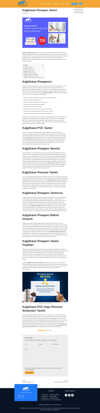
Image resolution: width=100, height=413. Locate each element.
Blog (63, 3)
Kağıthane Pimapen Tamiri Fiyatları (31, 75)
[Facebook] (69, 395)
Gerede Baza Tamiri (78, 11)
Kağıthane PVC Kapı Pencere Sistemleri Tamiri (33, 77)
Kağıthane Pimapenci (28, 66)
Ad (26, 344)
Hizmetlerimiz (56, 3)
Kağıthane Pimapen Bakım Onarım (31, 74)
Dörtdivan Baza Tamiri (79, 12)
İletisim (67, 3)
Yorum (26, 349)
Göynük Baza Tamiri (78, 9)
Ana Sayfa (42, 3)
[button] (74, 4)
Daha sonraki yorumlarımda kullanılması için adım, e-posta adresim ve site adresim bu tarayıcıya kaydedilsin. (43, 369)
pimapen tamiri (25, 13)
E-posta (41, 344)
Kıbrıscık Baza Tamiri (79, 7)
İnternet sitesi (56, 344)
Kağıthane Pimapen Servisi (29, 69)
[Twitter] (72, 395)
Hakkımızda (49, 3)
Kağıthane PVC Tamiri (28, 68)
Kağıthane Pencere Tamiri (29, 71)
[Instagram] (66, 395)
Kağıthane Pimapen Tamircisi (30, 72)
